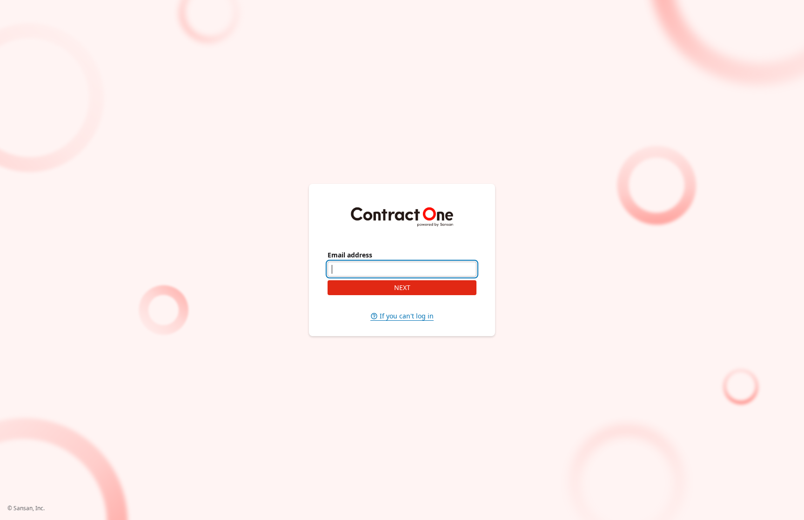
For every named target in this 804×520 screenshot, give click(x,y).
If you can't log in (407, 315)
